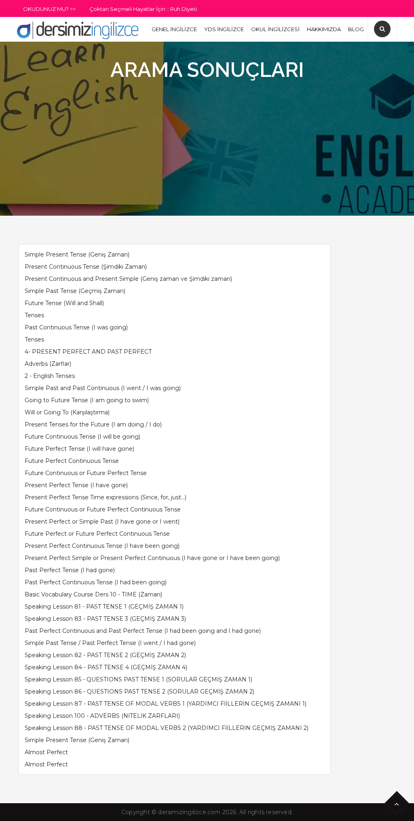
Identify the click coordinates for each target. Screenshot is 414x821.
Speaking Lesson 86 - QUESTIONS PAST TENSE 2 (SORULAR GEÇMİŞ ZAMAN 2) (139, 691)
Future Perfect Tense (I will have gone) (79, 448)
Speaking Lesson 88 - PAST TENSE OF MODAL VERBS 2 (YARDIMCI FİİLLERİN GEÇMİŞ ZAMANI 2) (166, 728)
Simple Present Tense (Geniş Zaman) (77, 254)
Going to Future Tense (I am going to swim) (87, 400)
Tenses (34, 315)
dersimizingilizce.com (189, 812)
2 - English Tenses (50, 376)
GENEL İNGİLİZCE (174, 29)
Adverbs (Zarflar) (48, 363)
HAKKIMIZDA (324, 29)
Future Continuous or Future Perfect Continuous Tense (103, 509)
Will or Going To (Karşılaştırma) (67, 412)
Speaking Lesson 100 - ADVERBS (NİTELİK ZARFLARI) (102, 715)
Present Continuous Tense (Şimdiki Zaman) (86, 266)
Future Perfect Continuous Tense (72, 461)
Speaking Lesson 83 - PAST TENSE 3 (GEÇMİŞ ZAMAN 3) (105, 618)
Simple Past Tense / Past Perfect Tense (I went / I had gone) (110, 643)
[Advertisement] (207, 142)
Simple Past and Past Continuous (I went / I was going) (103, 388)
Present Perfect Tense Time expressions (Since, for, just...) (105, 497)
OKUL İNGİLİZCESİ (275, 29)
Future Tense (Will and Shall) (64, 303)
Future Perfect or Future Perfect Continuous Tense (97, 533)
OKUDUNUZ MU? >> (49, 9)
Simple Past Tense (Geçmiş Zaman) (75, 291)
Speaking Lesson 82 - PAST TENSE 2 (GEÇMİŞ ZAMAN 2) (105, 655)
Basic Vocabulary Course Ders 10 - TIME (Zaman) (93, 594)
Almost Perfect (46, 752)
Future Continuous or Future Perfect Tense (86, 473)
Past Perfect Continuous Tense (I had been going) (96, 582)
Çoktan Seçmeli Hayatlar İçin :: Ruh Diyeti (143, 9)
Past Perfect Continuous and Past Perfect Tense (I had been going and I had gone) (143, 630)
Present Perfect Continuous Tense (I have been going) (102, 545)
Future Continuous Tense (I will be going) (82, 436)
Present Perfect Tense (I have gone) (76, 485)
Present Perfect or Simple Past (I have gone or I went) (102, 521)
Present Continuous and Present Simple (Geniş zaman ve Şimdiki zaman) (128, 278)
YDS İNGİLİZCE (224, 29)
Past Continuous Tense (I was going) (76, 327)
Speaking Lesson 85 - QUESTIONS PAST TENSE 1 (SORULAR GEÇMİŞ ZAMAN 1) (138, 679)
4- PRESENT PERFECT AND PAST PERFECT (88, 351)
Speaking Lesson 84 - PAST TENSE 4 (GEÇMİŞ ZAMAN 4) (106, 667)
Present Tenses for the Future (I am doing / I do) (93, 424)
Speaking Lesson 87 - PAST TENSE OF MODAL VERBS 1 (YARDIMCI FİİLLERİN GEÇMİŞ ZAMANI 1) (165, 703)
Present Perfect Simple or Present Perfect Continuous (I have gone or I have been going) (152, 558)
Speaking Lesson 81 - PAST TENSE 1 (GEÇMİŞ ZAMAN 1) (104, 606)
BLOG (356, 29)
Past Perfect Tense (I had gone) (70, 570)
